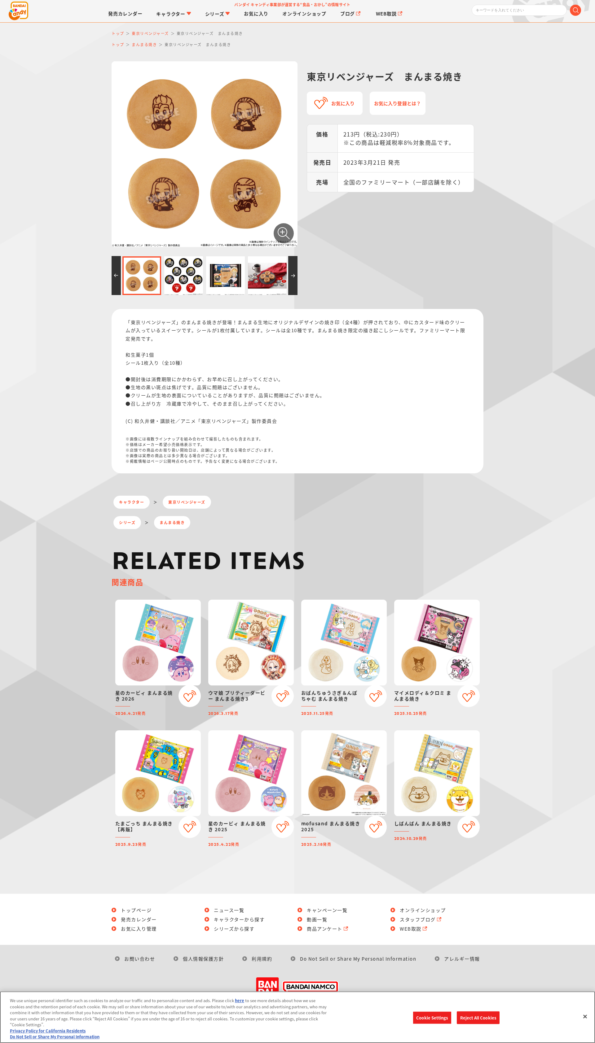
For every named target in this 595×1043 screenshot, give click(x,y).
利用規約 (262, 958)
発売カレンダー (139, 919)
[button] (116, 275)
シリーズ (127, 522)
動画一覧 (317, 919)
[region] (297, 1017)
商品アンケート (324, 928)
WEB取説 (410, 928)
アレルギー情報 (462, 958)
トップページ (136, 910)
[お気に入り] (189, 696)
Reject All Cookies (478, 1017)
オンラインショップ (423, 910)
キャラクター (131, 502)
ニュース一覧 (229, 910)
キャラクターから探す (239, 919)
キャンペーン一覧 (327, 910)
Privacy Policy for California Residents (48, 1031)
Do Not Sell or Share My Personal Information (358, 958)
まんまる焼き (172, 522)
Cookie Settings (432, 1017)
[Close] (585, 1016)
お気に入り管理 (139, 928)
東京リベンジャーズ (186, 502)
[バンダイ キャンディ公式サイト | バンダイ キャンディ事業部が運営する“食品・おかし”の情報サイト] (18, 11)
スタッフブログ (418, 919)
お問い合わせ (139, 958)
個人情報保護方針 (203, 958)
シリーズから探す (234, 928)
